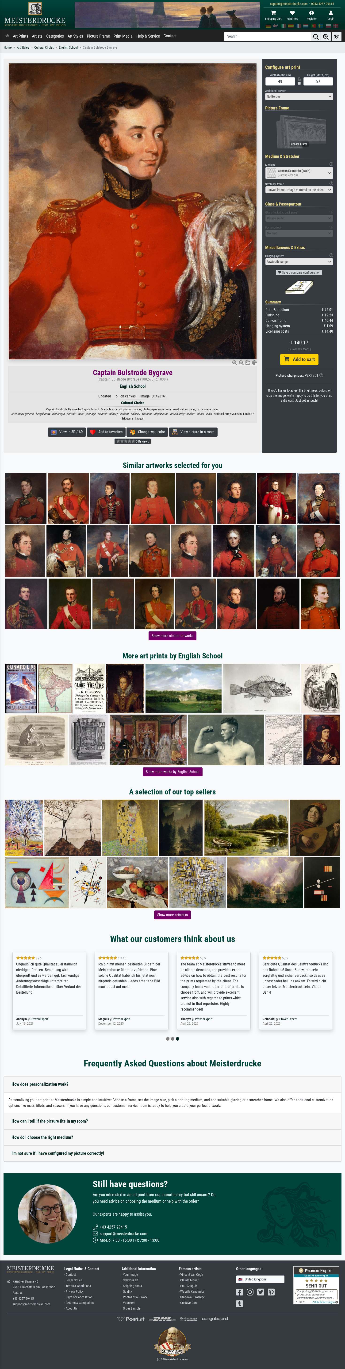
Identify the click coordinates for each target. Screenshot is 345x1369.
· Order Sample (131, 1309)
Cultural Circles (44, 48)
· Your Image (130, 1275)
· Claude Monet (189, 1280)
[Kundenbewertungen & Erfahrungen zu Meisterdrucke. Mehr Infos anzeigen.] (316, 1285)
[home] (7, 36)
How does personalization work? (40, 1084)
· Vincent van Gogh (191, 1275)
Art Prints (20, 36)
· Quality (127, 1292)
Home (8, 48)
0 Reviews (142, 441)
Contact (170, 36)
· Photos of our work (134, 1297)
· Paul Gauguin (188, 1286)
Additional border (275, 91)
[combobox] (299, 96)
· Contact (70, 1275)
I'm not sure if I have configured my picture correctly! (58, 1153)
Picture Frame (98, 36)
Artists (37, 36)
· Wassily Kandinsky (191, 1292)
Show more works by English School (172, 772)
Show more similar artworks (172, 636)
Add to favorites (109, 432)
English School (68, 48)
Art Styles (75, 36)
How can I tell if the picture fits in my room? (50, 1121)
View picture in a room (196, 432)
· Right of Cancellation (78, 1297)
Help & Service (148, 36)
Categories (55, 36)
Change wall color (150, 432)
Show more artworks (172, 915)
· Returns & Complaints (79, 1303)
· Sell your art (130, 1280)
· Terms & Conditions (77, 1286)
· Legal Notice (73, 1280)
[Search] (316, 36)
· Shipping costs (132, 1286)
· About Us (70, 1309)
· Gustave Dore (188, 1303)
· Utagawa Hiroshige (192, 1297)
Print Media (123, 36)
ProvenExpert (39, 1019)
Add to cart (302, 359)
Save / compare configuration (300, 272)
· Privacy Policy (74, 1292)
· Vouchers (128, 1303)
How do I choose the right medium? (42, 1137)
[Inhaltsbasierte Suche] (326, 36)
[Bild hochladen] (336, 36)
